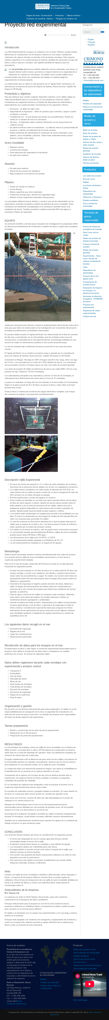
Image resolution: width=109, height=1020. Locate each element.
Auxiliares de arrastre (92, 154)
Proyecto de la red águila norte (90, 277)
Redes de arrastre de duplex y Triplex (92, 137)
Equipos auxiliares (90, 200)
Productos (59, 15)
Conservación (47, 15)
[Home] (54, 7)
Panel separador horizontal (85, 968)
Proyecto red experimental (88, 306)
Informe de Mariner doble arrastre (91, 158)
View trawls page (80, 1000)
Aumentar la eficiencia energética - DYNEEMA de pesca (92, 299)
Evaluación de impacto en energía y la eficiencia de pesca (92, 290)
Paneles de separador (92, 104)
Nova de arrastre (90, 133)
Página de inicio (33, 15)
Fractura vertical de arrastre (91, 245)
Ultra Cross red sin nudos (91, 233)
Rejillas (86, 100)
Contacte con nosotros (35, 19)
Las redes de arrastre (92, 176)
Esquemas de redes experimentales (91, 311)
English (91, 39)
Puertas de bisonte (91, 163)
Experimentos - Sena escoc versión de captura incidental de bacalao (92, 260)
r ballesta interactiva (94, 1012)
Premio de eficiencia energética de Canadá (92, 227)
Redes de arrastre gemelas (90, 149)
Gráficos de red (89, 316)
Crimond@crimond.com (92, 80)
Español (91, 45)
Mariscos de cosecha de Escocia (87, 965)
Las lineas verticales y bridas (92, 186)
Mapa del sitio (54, 1014)
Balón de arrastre (90, 130)
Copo (85, 267)
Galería (50, 19)
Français (91, 42)
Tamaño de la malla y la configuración (50, 986)
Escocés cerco (89, 179)
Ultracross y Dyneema (92, 197)
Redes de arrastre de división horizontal (92, 239)
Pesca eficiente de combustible (87, 953)
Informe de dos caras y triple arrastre (92, 143)
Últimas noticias (73, 15)
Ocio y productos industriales (90, 204)
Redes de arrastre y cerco (85, 949)
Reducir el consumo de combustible (92, 108)
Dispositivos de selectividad (89, 192)
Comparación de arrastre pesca (90, 283)
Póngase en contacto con (66, 19)
